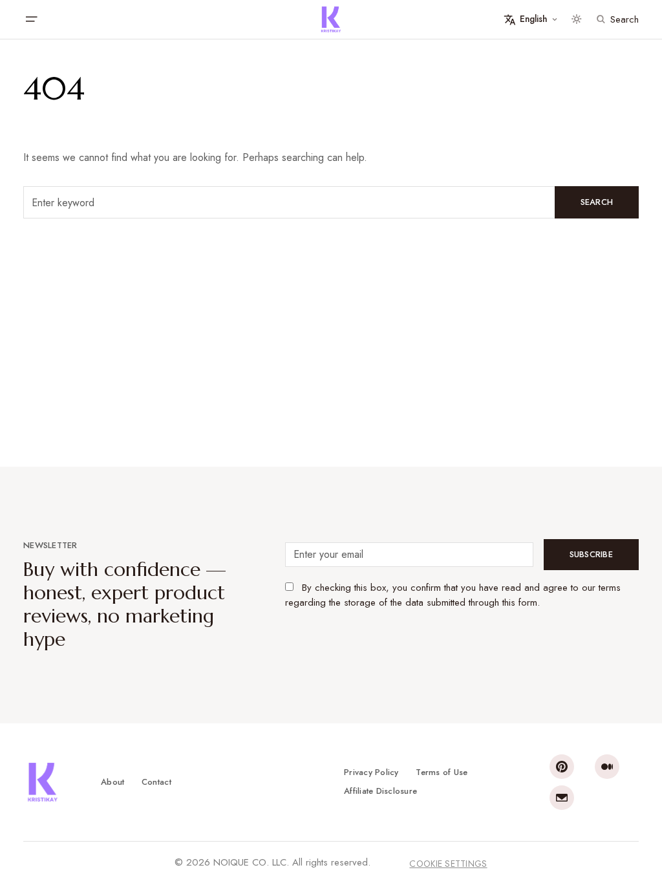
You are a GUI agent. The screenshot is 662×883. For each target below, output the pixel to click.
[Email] (562, 797)
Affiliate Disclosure (380, 791)
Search (597, 202)
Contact (156, 782)
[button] (31, 19)
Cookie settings (448, 863)
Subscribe (591, 554)
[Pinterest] (562, 766)
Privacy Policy (371, 772)
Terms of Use (441, 772)
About (112, 782)
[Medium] (607, 766)
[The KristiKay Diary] (331, 19)
